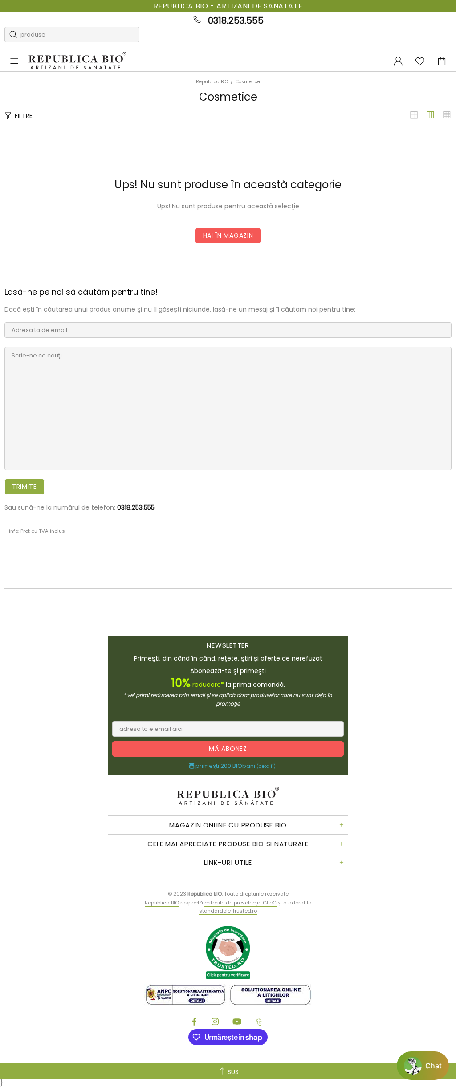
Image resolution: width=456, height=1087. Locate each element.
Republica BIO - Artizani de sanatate (228, 6)
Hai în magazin (228, 235)
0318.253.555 (236, 20)
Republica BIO (77, 61)
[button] (423, 1065)
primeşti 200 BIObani (235, 766)
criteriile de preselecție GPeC (240, 902)
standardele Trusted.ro (228, 910)
